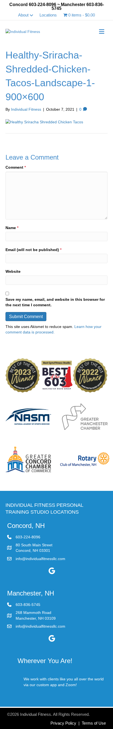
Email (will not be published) (33, 249)
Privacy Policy (63, 723)
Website (13, 271)
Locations (48, 15)
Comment (15, 167)
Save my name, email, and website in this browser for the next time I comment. (55, 302)
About (23, 15)
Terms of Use (94, 723)
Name (11, 228)
